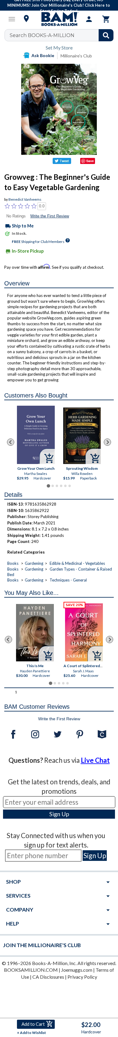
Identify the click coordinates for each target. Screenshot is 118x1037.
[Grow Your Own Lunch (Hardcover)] (36, 435)
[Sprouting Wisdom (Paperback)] (82, 436)
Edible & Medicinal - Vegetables (77, 563)
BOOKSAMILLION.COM (31, 970)
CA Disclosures (48, 977)
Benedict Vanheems (24, 199)
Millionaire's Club (76, 55)
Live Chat (95, 760)
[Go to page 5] (65, 486)
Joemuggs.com (76, 970)
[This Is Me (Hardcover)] (35, 632)
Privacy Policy (82, 977)
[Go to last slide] (10, 442)
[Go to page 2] (52, 486)
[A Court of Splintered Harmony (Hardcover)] (84, 632)
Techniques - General (68, 580)
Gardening (34, 563)
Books (12, 563)
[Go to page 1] (48, 486)
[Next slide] (107, 442)
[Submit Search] (106, 35)
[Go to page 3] (57, 486)
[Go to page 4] (61, 486)
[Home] (59, 19)
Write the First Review (49, 216)
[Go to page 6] (69, 486)
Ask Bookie (42, 55)
